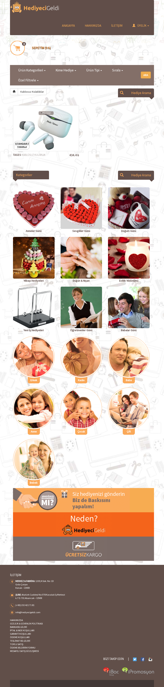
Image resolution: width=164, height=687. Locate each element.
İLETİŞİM (116, 25)
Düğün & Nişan (81, 280)
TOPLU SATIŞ (16, 644)
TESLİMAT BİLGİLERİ (20, 640)
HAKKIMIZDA (93, 25)
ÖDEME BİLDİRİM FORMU (22, 647)
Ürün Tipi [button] (93, 70)
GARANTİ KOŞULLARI (20, 633)
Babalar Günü (129, 330)
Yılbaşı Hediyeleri (34, 280)
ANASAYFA (68, 25)
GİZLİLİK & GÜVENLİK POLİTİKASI (26, 623)
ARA (145, 75)
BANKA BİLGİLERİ (18, 626)
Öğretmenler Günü (81, 330)
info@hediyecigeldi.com (27, 612)
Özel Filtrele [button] (27, 80)
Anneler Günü (34, 231)
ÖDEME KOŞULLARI (20, 637)
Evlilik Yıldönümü (128, 280)
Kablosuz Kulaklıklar (32, 91)
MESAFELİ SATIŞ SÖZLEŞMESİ (24, 650)
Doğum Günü (128, 231)
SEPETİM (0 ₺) (41, 48)
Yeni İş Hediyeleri (34, 330)
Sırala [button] (116, 70)
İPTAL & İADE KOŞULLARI (22, 630)
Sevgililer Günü (81, 231)
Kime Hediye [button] (65, 70)
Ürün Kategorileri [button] (31, 70)
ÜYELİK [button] (142, 25)
